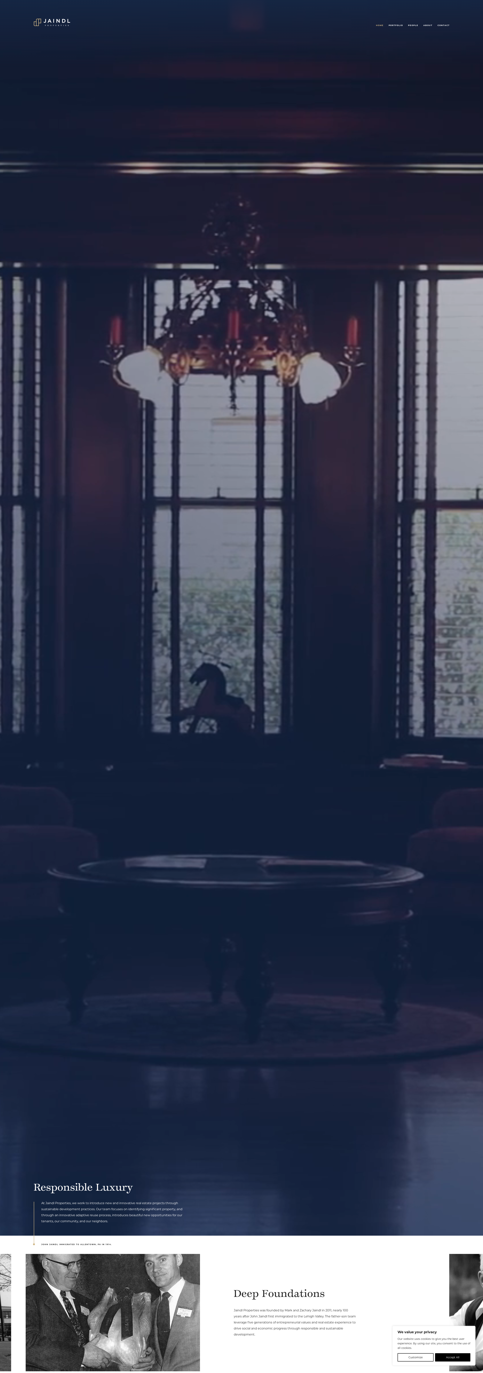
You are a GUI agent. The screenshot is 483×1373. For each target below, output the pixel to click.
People (413, 25)
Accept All (452, 1357)
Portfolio (396, 25)
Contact (444, 25)
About (427, 25)
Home (380, 25)
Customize (415, 1357)
